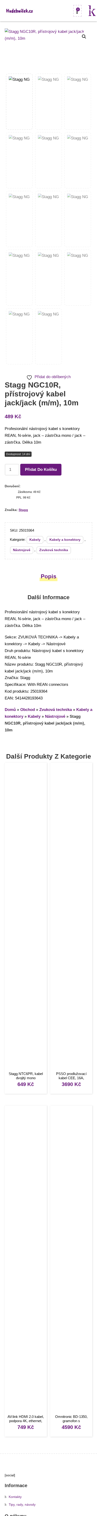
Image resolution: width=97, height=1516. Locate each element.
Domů (10, 709)
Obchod (27, 709)
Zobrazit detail (26, 917)
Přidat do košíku (41, 469)
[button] (84, 36)
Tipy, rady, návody (22, 1504)
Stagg (23, 510)
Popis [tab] (48, 576)
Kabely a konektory (65, 539)
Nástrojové (21, 550)
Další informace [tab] (48, 597)
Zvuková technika (53, 550)
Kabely (34, 539)
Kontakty (15, 1497)
